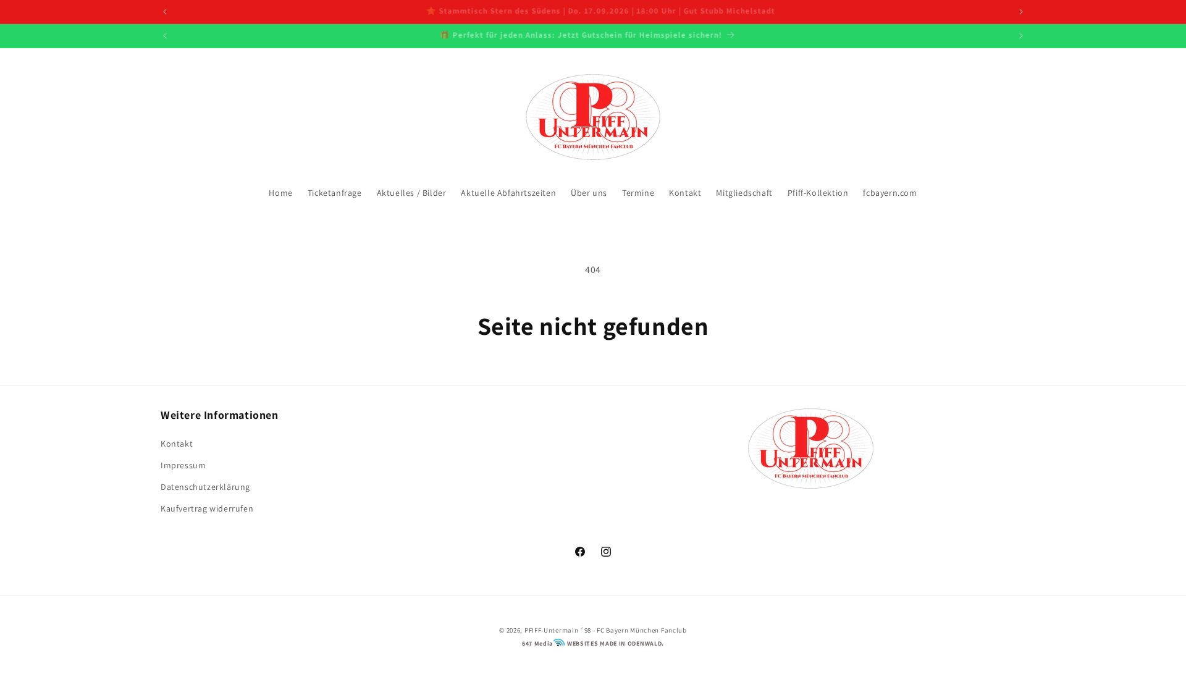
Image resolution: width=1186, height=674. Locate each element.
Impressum (183, 465)
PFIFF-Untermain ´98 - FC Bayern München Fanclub (605, 630)
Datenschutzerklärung (205, 486)
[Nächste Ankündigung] (1021, 11)
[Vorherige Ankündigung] (165, 11)
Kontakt (177, 443)
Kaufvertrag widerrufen (207, 508)
